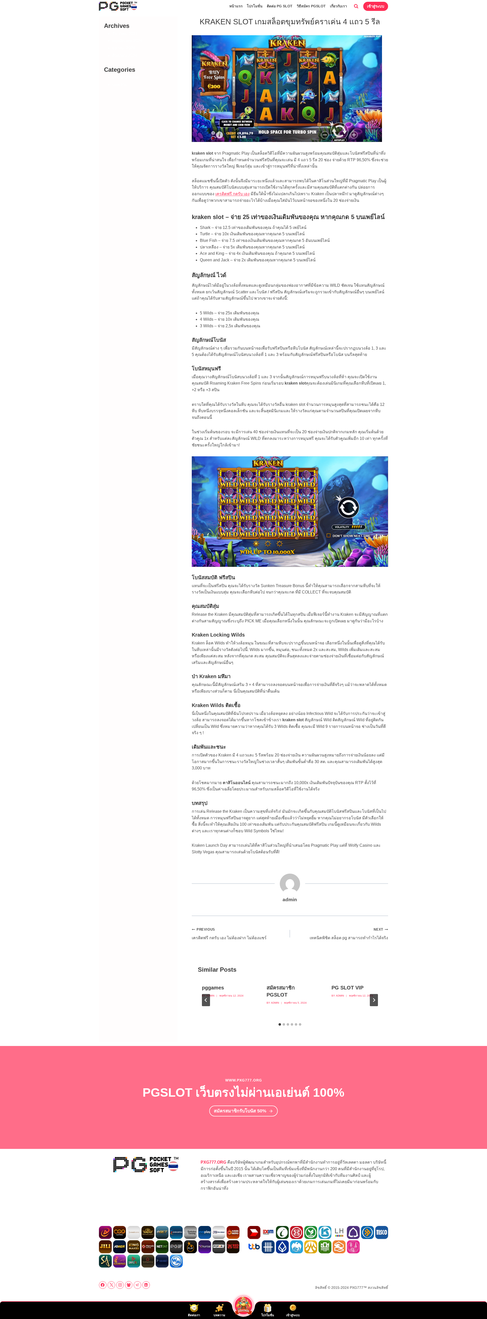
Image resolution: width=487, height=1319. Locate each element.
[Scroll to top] (474, 1304)
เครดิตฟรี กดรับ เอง (232, 194)
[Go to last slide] (206, 1000)
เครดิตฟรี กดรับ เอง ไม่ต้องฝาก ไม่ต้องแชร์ (229, 934)
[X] (111, 1285)
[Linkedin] (146, 1285)
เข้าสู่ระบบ (375, 6)
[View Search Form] (356, 6)
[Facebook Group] (129, 1285)
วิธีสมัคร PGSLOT (311, 6)
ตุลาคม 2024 (123, 48)
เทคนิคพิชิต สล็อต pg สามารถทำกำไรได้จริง (349, 934)
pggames (213, 987)
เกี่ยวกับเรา (338, 6)
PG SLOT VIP (347, 987)
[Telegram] (137, 1285)
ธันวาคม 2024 (125, 33)
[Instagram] (120, 1285)
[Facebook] (103, 1285)
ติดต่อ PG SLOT (279, 6)
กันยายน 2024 (124, 55)
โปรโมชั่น (255, 6)
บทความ (120, 84)
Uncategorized (125, 77)
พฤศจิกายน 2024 (127, 41)
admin (210, 995)
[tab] (280, 1024)
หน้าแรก (235, 6)
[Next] (374, 1000)
